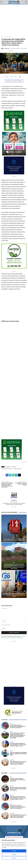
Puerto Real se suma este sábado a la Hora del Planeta (21, 483)
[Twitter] (10, 475)
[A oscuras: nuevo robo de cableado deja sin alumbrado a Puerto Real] (5, 779)
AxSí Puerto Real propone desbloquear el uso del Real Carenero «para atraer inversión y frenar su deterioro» (7, 485)
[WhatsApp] (13, 475)
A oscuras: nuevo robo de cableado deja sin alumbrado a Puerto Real (17, 779)
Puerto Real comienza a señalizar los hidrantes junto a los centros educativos (14, 539)
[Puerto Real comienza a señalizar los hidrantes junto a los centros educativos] (14, 528)
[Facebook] (7, 475)
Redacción (7, 48)
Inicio (2, 36)
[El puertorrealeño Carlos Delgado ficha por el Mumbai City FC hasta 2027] (5, 753)
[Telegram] (16, 475)
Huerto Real (14, 466)
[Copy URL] (19, 475)
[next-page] (4, 600)
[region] (14, 849)
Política (14, 591)
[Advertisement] (14, 19)
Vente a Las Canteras (17, 468)
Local (5, 36)
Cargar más (13, 768)
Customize (14, 854)
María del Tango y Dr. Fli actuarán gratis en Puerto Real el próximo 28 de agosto (18, 789)
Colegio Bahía (7, 466)
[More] (19, 76)
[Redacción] (2, 48)
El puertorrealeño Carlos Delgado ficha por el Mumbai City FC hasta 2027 (18, 754)
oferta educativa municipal (7, 468)
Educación (9, 36)
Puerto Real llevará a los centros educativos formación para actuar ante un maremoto (18, 763)
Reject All (14, 858)
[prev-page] (2, 600)
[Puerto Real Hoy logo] (14, 831)
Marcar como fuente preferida (15, 80)
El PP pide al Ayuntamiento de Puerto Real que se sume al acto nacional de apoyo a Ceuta (14, 595)
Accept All (14, 850)
